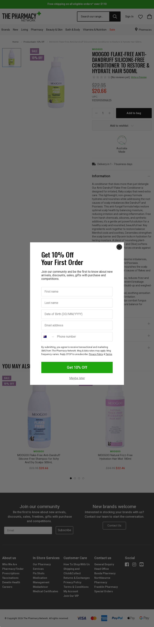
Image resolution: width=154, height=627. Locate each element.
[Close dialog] (119, 247)
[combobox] (48, 336)
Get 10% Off (77, 367)
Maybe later (77, 378)
